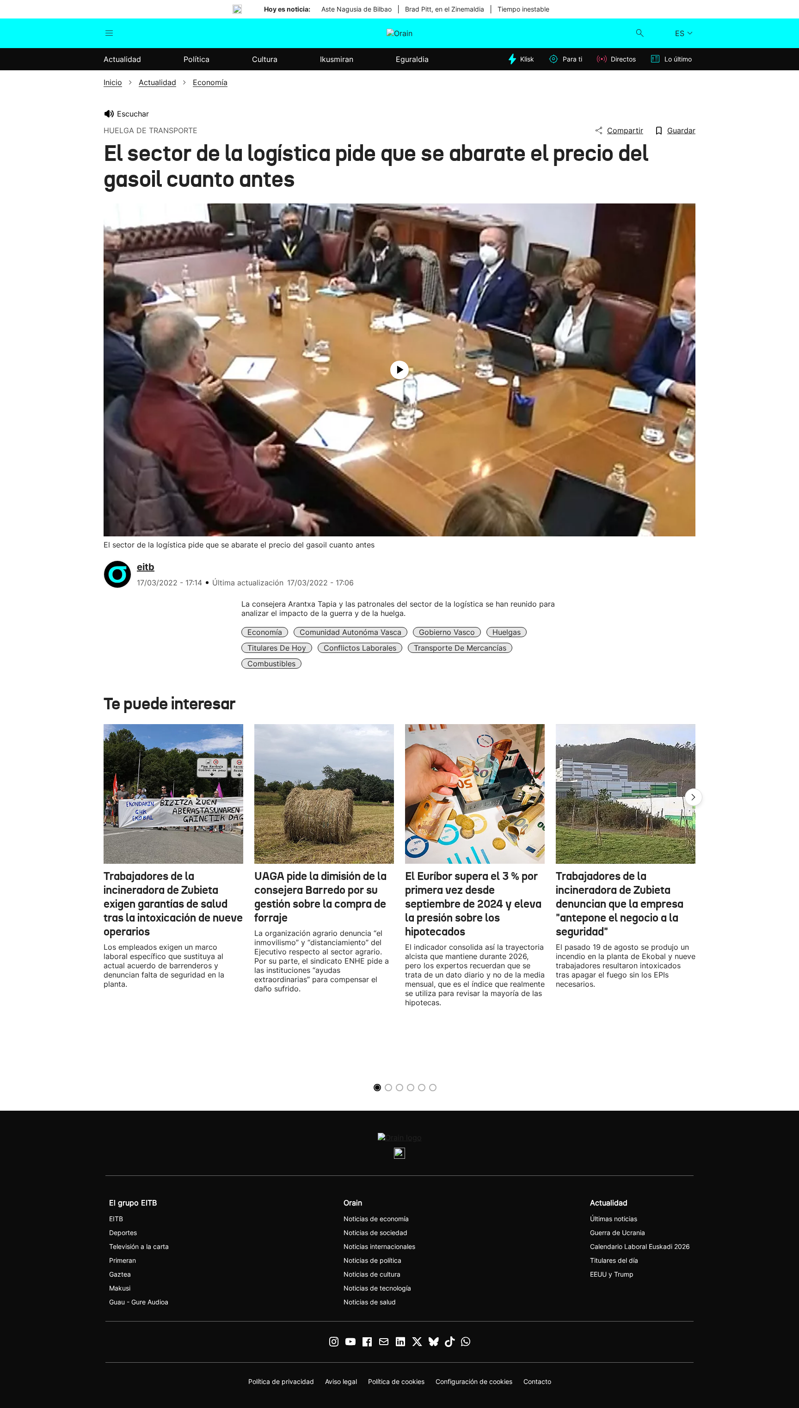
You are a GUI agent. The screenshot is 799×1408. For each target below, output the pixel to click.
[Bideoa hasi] (399, 370)
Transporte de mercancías (460, 647)
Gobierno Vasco (447, 632)
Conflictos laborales (360, 647)
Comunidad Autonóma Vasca (350, 632)
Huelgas (506, 632)
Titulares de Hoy (276, 647)
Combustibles (271, 663)
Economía (264, 632)
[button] (693, 797)
